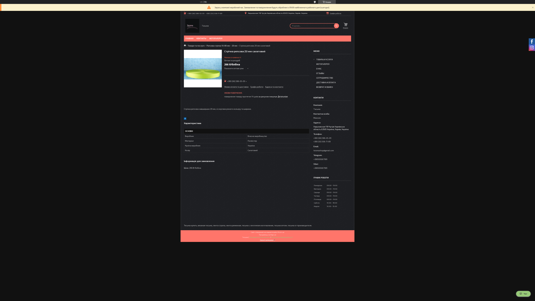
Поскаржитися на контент (259, 237)
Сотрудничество (324, 78)
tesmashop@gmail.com (323, 150)
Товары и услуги (324, 59)
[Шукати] (336, 25)
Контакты (201, 38)
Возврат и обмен (324, 87)
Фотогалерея (215, 38)
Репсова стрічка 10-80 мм (218, 45)
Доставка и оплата (326, 82)
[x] (188, 119)
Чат (525, 294)
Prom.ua (281, 232)
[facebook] (185, 119)
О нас (319, 68)
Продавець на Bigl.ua (267, 235)
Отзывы (320, 73)
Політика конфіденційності (282, 237)
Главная (189, 38)
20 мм (234, 45)
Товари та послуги (196, 45)
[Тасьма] (192, 26)
